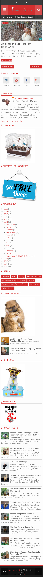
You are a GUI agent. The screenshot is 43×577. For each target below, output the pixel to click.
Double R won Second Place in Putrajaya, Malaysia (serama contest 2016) (24, 341)
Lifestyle (30, 276)
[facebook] (16, 2)
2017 (6, 214)
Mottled (38, 276)
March (9, 248)
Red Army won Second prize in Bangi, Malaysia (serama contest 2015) (24, 449)
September (11, 232)
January (9, 253)
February (10, 251)
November (10, 227)
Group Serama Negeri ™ (24, 98)
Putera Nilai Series (9, 280)
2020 (6, 209)
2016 (6, 217)
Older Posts (36, 66)
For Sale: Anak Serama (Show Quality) (25, 502)
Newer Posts (7, 66)
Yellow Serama (7, 288)
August (9, 235)
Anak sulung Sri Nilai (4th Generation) (20, 256)
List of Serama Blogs (18, 462)
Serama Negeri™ (15, 570)
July (8, 238)
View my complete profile (11, 121)
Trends (24, 284)
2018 (6, 211)
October (9, 230)
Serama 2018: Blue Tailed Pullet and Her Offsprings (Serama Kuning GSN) (25, 476)
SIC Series (22, 280)
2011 (6, 264)
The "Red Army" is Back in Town (22, 527)
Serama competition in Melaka (22, 514)
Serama (31, 280)
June (8, 240)
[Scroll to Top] (38, 571)
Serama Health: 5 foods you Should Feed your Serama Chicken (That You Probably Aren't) (24, 435)
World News (34, 284)
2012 (6, 261)
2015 (6, 219)
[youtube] (26, 2)
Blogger (26, 575)
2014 (6, 222)
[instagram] (21, 2)
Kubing (5, 23)
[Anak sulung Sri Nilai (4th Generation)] (21, 31)
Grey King (5, 276)
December (10, 225)
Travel (17, 284)
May (8, 243)
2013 (6, 259)
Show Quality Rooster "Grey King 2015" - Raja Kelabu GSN (26, 553)
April (8, 246)
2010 (6, 266)
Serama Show (7, 284)
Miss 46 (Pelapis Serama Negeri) (21, 17)
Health (14, 276)
